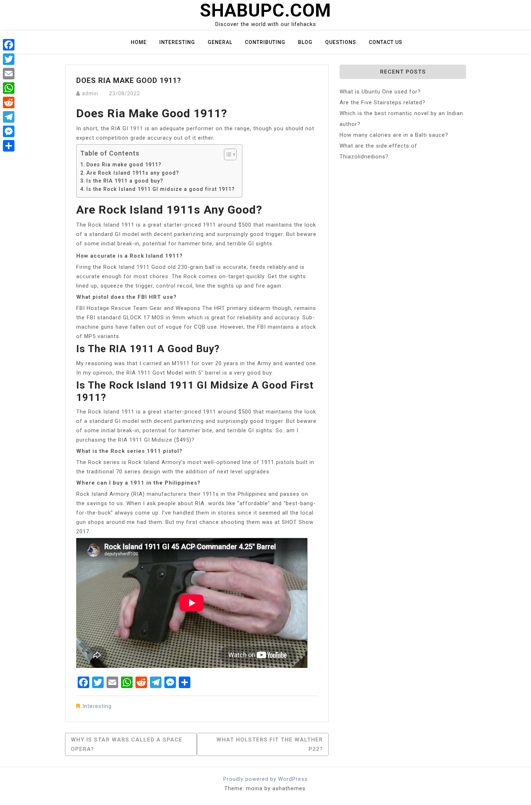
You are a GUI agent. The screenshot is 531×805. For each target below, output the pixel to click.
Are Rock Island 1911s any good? (132, 173)
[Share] (8, 146)
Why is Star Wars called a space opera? (126, 744)
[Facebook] (8, 45)
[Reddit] (8, 102)
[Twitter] (8, 59)
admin (90, 93)
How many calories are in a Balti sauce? (394, 135)
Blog (305, 42)
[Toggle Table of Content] (227, 154)
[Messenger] (8, 131)
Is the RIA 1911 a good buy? (124, 181)
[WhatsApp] (8, 88)
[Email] (8, 73)
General (220, 42)
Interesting (177, 42)
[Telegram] (8, 117)
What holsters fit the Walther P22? (269, 744)
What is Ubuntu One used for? (380, 91)
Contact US (385, 42)
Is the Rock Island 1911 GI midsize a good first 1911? (160, 189)
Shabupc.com (265, 10)
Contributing (265, 42)
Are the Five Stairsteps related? (383, 102)
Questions (340, 42)
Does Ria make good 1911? (123, 164)
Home (139, 42)
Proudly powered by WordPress (265, 779)
